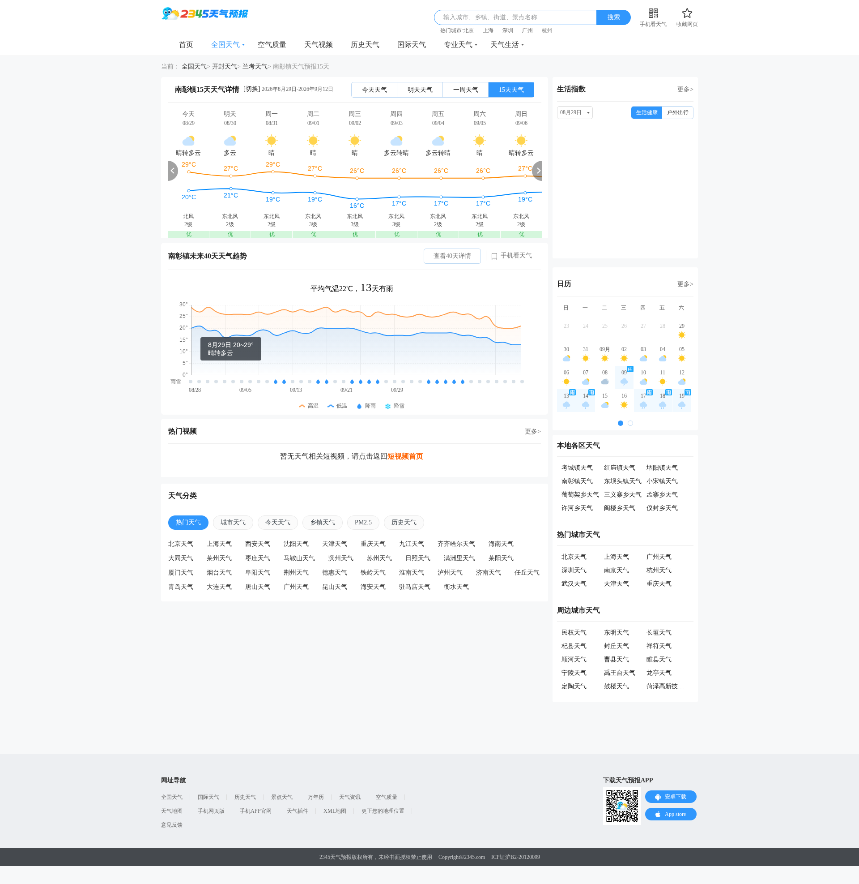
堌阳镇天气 (662, 467)
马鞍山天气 (299, 558)
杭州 (547, 30)
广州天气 (296, 587)
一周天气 (465, 89)
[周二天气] (313, 170)
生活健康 (647, 112)
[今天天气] (188, 170)
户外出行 (678, 112)
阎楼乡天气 (619, 508)
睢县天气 (659, 659)
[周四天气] (396, 170)
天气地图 (172, 811)
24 (585, 326)
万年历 (316, 797)
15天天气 (511, 89)
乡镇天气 (322, 522)
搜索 (614, 17)
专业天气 (458, 44)
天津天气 (334, 544)
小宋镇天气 (662, 481)
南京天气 (616, 570)
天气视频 (318, 44)
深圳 (507, 30)
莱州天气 (219, 558)
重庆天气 (373, 544)
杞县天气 (574, 646)
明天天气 (420, 89)
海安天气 (373, 587)
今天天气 (374, 89)
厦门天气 (180, 572)
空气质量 (272, 44)
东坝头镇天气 (623, 481)
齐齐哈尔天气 (456, 544)
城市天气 (233, 522)
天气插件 (297, 811)
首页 (186, 44)
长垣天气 (659, 632)
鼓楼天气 (616, 686)
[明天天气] (230, 170)
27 (643, 326)
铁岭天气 (373, 572)
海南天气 (501, 544)
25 (605, 326)
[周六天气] (479, 170)
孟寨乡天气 (662, 494)
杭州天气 (659, 570)
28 (662, 326)
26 (624, 326)
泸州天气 (450, 572)
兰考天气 (255, 66)
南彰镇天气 (577, 481)
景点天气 (282, 797)
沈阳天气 (296, 544)
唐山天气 (257, 587)
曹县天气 (616, 659)
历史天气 (365, 44)
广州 (527, 30)
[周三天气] (354, 170)
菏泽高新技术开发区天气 (680, 686)
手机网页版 (211, 811)
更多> (533, 431)
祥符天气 (659, 646)
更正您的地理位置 (382, 811)
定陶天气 (574, 686)
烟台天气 (219, 572)
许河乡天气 (577, 508)
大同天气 (180, 558)
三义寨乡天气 (623, 494)
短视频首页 (405, 456)
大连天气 (219, 587)
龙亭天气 (659, 672)
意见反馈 (172, 825)
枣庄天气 (257, 558)
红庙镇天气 (619, 467)
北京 (468, 30)
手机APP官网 (256, 811)
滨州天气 (340, 558)
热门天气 (188, 522)
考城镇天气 (577, 467)
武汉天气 (574, 583)
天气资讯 (350, 797)
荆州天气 (296, 572)
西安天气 (257, 544)
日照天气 (417, 558)
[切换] (251, 89)
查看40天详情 (452, 256)
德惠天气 (334, 572)
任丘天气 (527, 572)
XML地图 (334, 811)
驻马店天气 (414, 587)
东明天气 (616, 632)
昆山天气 (334, 587)
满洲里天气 (459, 558)
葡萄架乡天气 (580, 494)
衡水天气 (456, 587)
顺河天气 (574, 659)
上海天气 (219, 544)
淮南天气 (411, 572)
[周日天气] (521, 170)
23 (566, 326)
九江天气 (411, 544)
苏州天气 (379, 558)
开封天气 (224, 66)
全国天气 (225, 44)
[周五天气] (438, 170)
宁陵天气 (574, 672)
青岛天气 (180, 587)
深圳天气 (574, 570)
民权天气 (574, 632)
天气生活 (504, 44)
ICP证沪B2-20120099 (515, 857)
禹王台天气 (619, 672)
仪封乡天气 (662, 508)
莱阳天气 (501, 558)
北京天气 (180, 544)
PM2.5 (363, 522)
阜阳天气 (257, 572)
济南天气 (488, 572)
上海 (488, 30)
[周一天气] (271, 170)
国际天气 (411, 44)
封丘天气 (616, 646)
